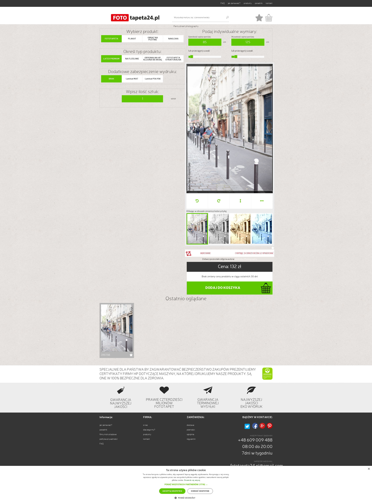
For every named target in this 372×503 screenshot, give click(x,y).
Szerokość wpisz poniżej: (199, 37)
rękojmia (190, 434)
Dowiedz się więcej (192, 480)
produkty (248, 3)
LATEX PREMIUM (111, 59)
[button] (186, 484)
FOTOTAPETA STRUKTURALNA (173, 59)
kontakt (269, 3)
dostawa (190, 425)
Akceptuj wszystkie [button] (172, 491)
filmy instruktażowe (108, 434)
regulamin (191, 439)
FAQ (223, 3)
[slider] (191, 56)
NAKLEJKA (173, 39)
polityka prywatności (109, 439)
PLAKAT (132, 39)
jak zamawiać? (234, 3)
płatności (191, 430)
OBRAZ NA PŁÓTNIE (153, 39)
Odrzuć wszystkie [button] (200, 491)
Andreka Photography (246, 259)
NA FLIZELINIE (132, 59)
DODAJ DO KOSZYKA (222, 288)
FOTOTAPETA (111, 39)
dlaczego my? (149, 430)
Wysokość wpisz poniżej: (242, 37)
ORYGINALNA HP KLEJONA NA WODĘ (152, 59)
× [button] (369, 469)
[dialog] (186, 484)
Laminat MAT (132, 79)
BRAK (111, 79)
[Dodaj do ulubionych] (272, 248)
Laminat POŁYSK (153, 79)
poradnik (259, 3)
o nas (145, 425)
